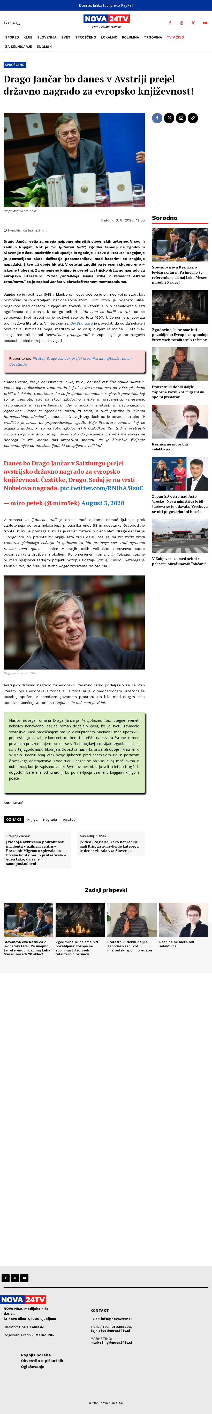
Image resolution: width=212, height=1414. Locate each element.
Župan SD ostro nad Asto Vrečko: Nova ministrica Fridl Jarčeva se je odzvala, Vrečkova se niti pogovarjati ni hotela (180, 504)
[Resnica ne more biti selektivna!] (180, 422)
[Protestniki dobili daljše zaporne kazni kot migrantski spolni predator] (180, 364)
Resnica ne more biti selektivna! (170, 447)
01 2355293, (121, 1327)
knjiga (32, 819)
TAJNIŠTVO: (100, 1327)
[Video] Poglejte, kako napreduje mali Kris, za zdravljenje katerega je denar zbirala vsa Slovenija (109, 846)
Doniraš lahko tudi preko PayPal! (106, 5)
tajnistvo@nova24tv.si (110, 1331)
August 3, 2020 (102, 503)
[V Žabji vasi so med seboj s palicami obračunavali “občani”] (180, 536)
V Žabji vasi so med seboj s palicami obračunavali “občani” (179, 561)
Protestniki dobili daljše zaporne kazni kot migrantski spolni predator (178, 391)
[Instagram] (181, 23)
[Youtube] (204, 23)
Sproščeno (15, 65)
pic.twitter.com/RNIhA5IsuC (101, 488)
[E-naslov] (181, 118)
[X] (193, 23)
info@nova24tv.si (116, 1319)
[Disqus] (106, 1043)
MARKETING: (101, 1339)
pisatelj (69, 819)
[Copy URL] (193, 118)
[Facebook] (170, 23)
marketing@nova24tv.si (111, 1342)
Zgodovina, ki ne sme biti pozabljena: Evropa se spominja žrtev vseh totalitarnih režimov (180, 334)
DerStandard (81, 323)
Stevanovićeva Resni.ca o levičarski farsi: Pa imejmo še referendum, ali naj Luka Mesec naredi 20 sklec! (179, 275)
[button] (12, 23)
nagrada (50, 819)
